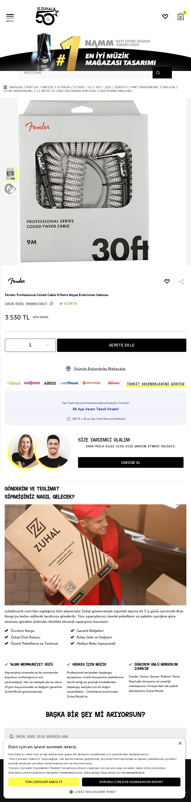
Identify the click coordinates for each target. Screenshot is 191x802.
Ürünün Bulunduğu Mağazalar (100, 369)
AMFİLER (47, 87)
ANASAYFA (15, 87)
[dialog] (94, 768)
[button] (10, 173)
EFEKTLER (32, 87)
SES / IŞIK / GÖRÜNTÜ (112, 87)
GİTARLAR (63, 87)
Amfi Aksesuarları (145, 87)
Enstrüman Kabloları (116, 91)
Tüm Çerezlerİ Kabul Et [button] (44, 782)
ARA (164, 72)
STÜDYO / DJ (83, 87)
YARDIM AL (130, 463)
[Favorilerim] (165, 16)
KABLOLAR (168, 87)
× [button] (180, 743)
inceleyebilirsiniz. (133, 772)
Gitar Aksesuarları (18, 91)
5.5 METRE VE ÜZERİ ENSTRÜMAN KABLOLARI (66, 91)
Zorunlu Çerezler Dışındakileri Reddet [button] (131, 782)
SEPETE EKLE (122, 345)
